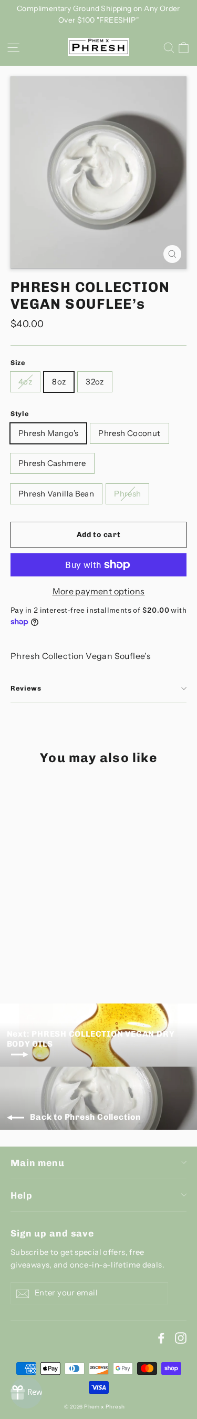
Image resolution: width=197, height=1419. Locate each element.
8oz (59, 382)
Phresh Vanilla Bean (56, 494)
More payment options (99, 591)
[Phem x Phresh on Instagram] (180, 1338)
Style (20, 414)
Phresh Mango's (48, 433)
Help (22, 1195)
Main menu (38, 1162)
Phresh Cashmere (52, 463)
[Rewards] (26, 1392)
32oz (95, 382)
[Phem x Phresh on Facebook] (161, 1338)
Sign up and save (52, 1233)
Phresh (127, 494)
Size (18, 363)
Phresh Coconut (129, 433)
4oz (25, 382)
